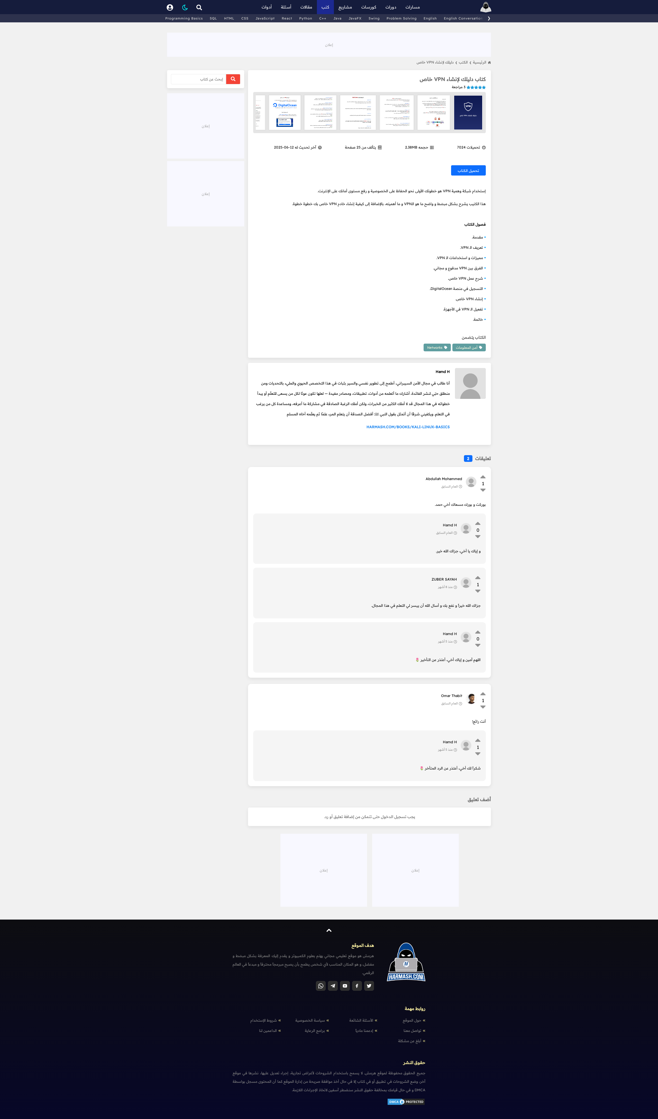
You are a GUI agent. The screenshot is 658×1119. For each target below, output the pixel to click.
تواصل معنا (412, 1030)
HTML (229, 18)
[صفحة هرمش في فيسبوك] (357, 986)
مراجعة (458, 87)
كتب (325, 7)
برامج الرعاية (315, 1030)
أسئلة (286, 7)
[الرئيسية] (486, 7)
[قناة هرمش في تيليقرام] (333, 986)
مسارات (413, 7)
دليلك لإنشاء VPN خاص (437, 62)
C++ (322, 18)
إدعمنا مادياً (364, 1030)
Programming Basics (184, 18)
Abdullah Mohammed (444, 478)
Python (305, 18)
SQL (213, 18)
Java (337, 18)
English (430, 18)
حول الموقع (412, 1020)
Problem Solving (402, 18)
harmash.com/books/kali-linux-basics (408, 427)
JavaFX (355, 18)
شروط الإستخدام (263, 1020)
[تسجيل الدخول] (170, 7)
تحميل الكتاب (468, 170)
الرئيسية (479, 62)
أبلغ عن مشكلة (409, 1041)
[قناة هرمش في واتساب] (321, 986)
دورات (391, 7)
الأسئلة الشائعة (361, 1020)
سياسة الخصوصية (310, 1020)
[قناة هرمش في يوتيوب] (345, 986)
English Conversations (464, 18)
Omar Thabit (451, 695)
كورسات (368, 7)
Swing (374, 18)
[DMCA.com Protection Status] (406, 1104)
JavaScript (265, 18)
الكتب (465, 62)
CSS (245, 18)
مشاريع (345, 7)
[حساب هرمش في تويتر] (369, 986)
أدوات (267, 7)
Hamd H (443, 371)
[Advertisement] (329, 44)
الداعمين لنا (268, 1030)
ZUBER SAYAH (444, 579)
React (287, 18)
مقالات (306, 7)
